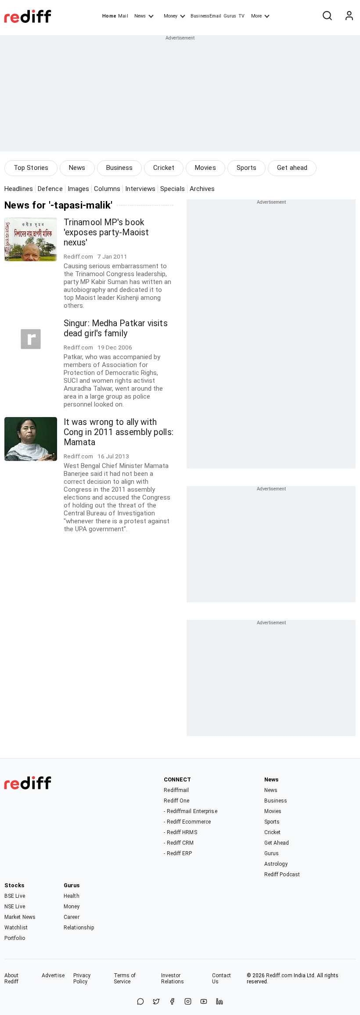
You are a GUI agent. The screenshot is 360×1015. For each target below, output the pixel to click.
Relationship (79, 928)
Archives (202, 189)
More (256, 16)
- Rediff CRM (179, 843)
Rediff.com (279, 975)
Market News (20, 917)
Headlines (18, 189)
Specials (172, 189)
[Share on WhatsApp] (140, 1002)
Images (79, 189)
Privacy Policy (82, 978)
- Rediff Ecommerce (187, 822)
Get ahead (292, 168)
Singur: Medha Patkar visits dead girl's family (116, 328)
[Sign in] (349, 16)
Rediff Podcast (282, 874)
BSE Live (14, 896)
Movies (205, 168)
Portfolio (14, 938)
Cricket (163, 168)
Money (170, 16)
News (140, 16)
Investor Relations (172, 978)
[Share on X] (156, 1002)
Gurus (230, 16)
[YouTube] (203, 1002)
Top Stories (31, 168)
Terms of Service (125, 978)
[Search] (327, 16)
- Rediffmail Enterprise (190, 811)
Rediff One (176, 801)
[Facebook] (172, 1002)
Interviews (140, 189)
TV (241, 16)
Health (71, 896)
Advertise (53, 975)
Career (71, 917)
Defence (50, 189)
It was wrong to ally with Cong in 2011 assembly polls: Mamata (118, 432)
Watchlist (16, 928)
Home (109, 16)
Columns (107, 189)
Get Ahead (276, 843)
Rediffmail (176, 790)
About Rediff (11, 978)
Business (119, 168)
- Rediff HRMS (180, 832)
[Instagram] (187, 1002)
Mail (123, 16)
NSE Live (14, 906)
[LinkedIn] (219, 1002)
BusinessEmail (206, 16)
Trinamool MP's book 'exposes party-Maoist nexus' (106, 232)
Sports (247, 168)
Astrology (276, 864)
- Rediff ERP (178, 853)
